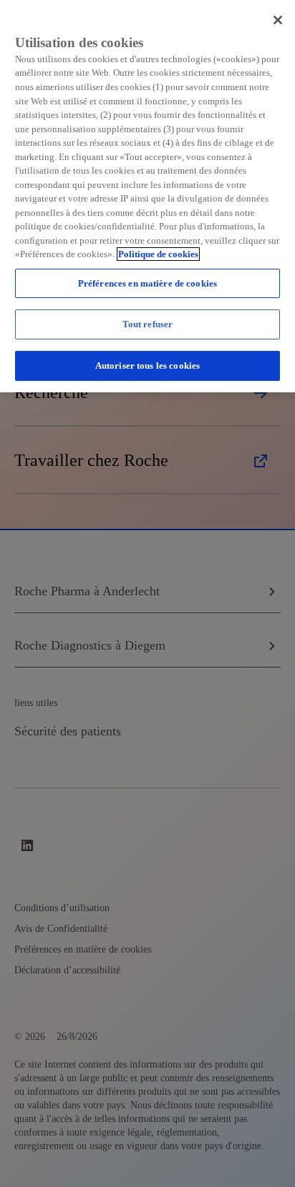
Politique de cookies (158, 254)
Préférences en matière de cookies (147, 283)
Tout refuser (147, 324)
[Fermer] (278, 20)
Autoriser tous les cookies (147, 365)
